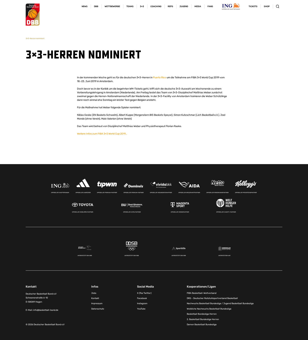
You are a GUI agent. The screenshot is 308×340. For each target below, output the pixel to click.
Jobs (93, 293)
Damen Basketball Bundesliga (202, 324)
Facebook (142, 298)
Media (197, 6)
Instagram (142, 303)
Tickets (253, 6)
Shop (267, 6)
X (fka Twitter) (144, 293)
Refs (170, 6)
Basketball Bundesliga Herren (202, 314)
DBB (96, 6)
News (85, 6)
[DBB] (33, 15)
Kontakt (95, 298)
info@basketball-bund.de (45, 310)
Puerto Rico (159, 77)
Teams (130, 6)
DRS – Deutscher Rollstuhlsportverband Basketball (212, 298)
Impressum (96, 303)
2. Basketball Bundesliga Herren (203, 319)
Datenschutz (97, 309)
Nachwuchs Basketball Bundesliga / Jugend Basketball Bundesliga (220, 303)
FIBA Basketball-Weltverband (201, 293)
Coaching (155, 6)
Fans (210, 6)
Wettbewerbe (112, 6)
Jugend (183, 6)
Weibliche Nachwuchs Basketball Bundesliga (209, 309)
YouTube (141, 309)
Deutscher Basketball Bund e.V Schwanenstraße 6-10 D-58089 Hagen (41, 298)
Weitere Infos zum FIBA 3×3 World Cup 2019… (102, 133)
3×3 (142, 6)
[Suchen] (277, 6)
